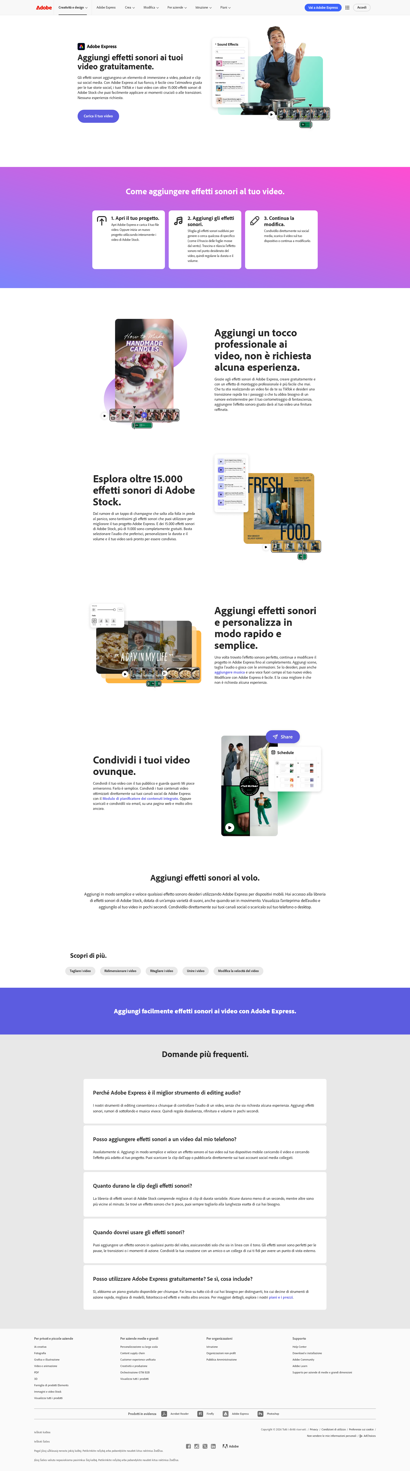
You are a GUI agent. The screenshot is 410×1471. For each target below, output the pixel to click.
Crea (128, 7)
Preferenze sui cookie (361, 1429)
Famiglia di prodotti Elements (51, 1385)
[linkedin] (213, 1446)
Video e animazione (45, 1366)
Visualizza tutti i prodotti (48, 1398)
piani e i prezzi (281, 1297)
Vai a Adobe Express (323, 7)
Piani (223, 7)
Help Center (300, 1346)
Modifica (149, 7)
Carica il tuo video (98, 116)
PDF (36, 1372)
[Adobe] (44, 7)
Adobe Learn (300, 1366)
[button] (347, 7)
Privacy (314, 1429)
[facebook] (188, 1446)
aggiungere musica (229, 672)
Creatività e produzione (133, 1366)
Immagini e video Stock (47, 1391)
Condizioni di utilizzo (333, 1429)
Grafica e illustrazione (47, 1359)
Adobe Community (303, 1359)
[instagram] (196, 1446)
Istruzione (202, 7)
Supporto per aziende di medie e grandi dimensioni (322, 1372)
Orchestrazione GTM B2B (135, 1372)
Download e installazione (307, 1353)
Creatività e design (71, 7)
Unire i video (196, 971)
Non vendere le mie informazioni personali (331, 1436)
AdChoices (370, 1436)
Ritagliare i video (161, 971)
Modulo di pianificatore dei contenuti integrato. (140, 798)
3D (35, 1379)
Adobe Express (106, 7)
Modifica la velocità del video (238, 971)
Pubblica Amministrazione (221, 1359)
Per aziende (175, 7)
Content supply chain (132, 1353)
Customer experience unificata (138, 1359)
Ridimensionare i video (120, 971)
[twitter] (205, 1446)
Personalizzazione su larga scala (139, 1346)
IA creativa (40, 1346)
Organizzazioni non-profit (221, 1353)
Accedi (361, 7)
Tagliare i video (80, 971)
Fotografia (40, 1353)
